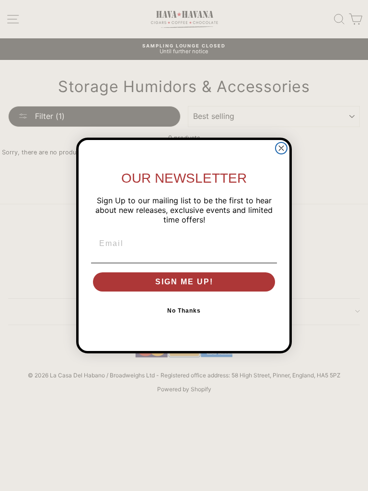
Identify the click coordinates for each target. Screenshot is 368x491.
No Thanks (184, 310)
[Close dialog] (281, 148)
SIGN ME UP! (184, 282)
